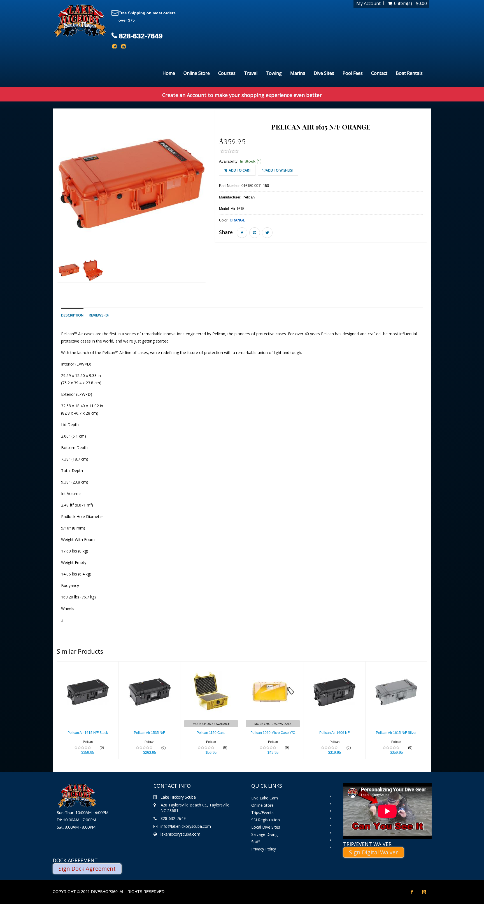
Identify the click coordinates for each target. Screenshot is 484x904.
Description (72, 315)
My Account (368, 3)
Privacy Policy (263, 849)
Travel (250, 73)
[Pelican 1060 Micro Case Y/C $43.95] (272, 665)
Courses (227, 73)
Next (220, 203)
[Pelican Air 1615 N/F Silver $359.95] (396, 665)
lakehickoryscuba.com (180, 834)
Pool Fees (353, 73)
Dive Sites (324, 73)
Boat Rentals (409, 73)
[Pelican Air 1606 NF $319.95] (334, 665)
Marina (297, 73)
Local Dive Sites (265, 827)
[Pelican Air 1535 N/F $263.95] (149, 665)
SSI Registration (265, 819)
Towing (274, 73)
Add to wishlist (280, 170)
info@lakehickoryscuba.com (185, 826)
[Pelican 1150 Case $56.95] (211, 665)
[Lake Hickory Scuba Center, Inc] (80, 21)
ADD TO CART (239, 170)
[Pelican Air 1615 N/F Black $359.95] (87, 665)
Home (168, 73)
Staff (255, 841)
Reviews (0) (98, 315)
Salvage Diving (264, 834)
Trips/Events (262, 812)
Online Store (196, 73)
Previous (44, 203)
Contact (379, 73)
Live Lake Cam (264, 798)
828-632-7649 (140, 36)
